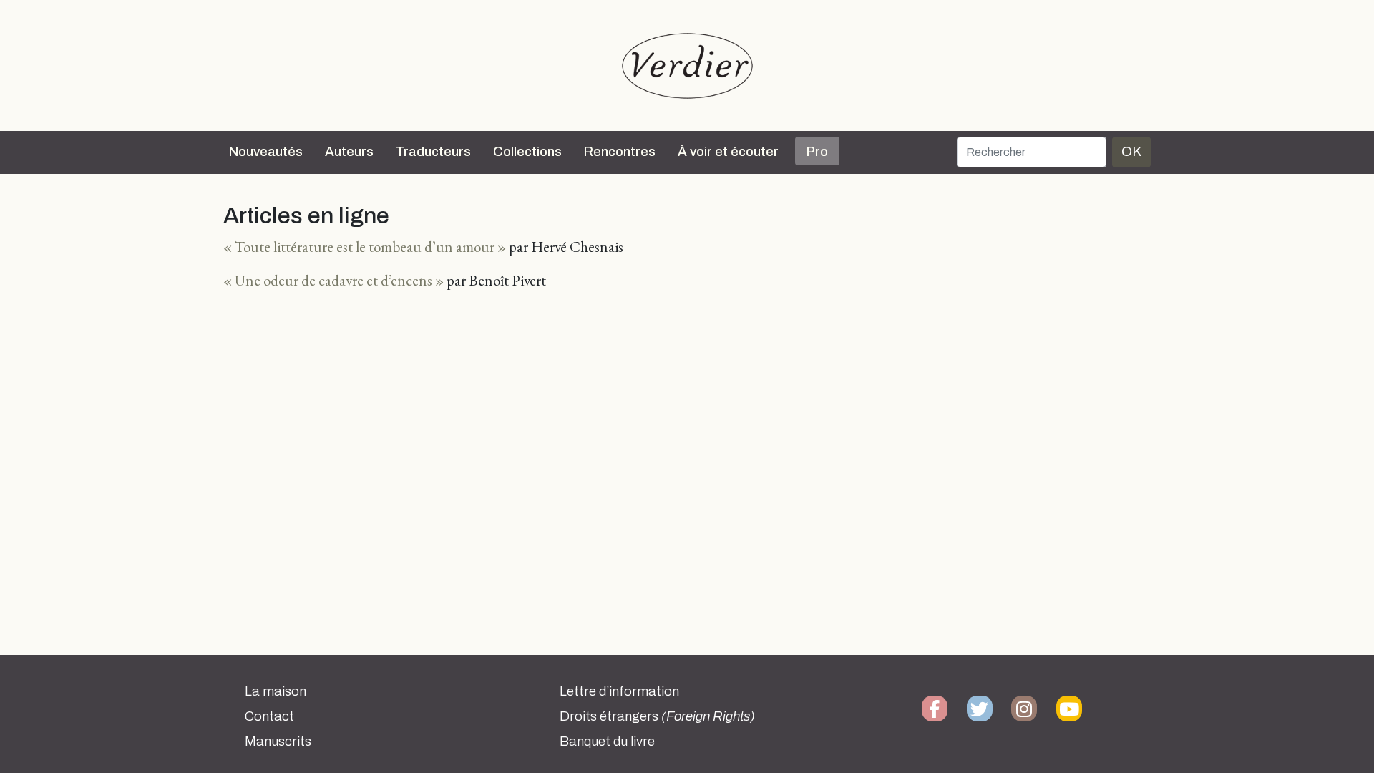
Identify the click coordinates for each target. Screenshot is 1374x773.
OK (1131, 151)
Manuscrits (278, 741)
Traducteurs (433, 152)
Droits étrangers (657, 716)
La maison (275, 691)
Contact (269, 716)
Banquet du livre (607, 741)
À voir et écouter (728, 152)
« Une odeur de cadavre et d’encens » (333, 280)
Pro (817, 152)
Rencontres (620, 152)
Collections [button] (527, 152)
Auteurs (349, 152)
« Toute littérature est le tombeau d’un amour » (364, 246)
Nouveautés (266, 152)
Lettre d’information (619, 691)
